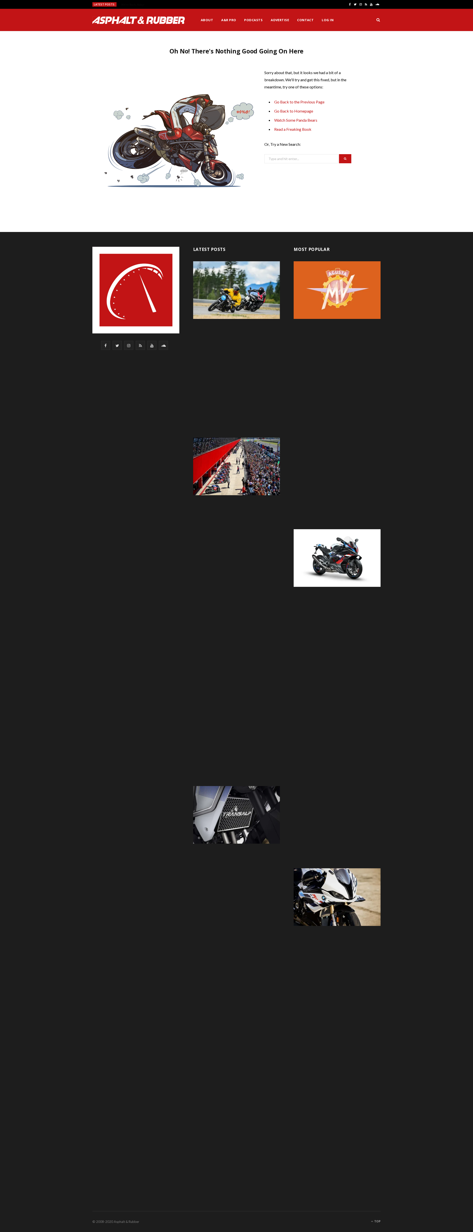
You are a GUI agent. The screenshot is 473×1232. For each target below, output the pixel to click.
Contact (305, 20)
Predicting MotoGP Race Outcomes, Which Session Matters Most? (164, 4)
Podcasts (253, 20)
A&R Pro (228, 20)
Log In (328, 20)
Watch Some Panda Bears (295, 120)
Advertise (280, 20)
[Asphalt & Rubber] (138, 20)
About (207, 20)
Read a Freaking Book (292, 129)
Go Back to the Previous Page (299, 101)
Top (377, 1221)
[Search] (378, 20)
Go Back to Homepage (293, 111)
